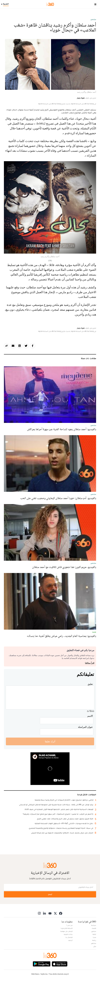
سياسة (93, 925)
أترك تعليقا (50, 741)
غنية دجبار (81, 98)
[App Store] (59, 963)
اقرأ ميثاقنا (89, 663)
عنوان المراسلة (85, 727)
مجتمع (94, 931)
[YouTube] (50, 913)
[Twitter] (55, 913)
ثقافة (94, 934)
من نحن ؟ (69, 925)
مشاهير (93, 19)
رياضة (94, 940)
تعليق (90, 684)
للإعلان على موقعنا (66, 931)
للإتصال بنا (69, 937)
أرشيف (70, 940)
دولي (94, 946)
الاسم (90, 715)
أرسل (50, 894)
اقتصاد (94, 928)
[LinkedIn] (44, 913)
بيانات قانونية (68, 934)
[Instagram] (39, 913)
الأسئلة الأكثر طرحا (67, 928)
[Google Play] (41, 963)
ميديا (94, 937)
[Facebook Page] (60, 913)
